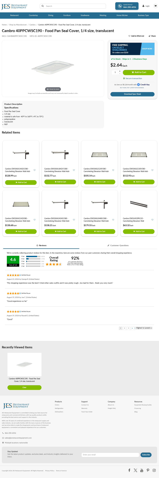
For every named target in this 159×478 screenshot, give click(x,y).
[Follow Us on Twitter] (135, 470)
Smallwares (85, 15)
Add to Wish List (137, 36)
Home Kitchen (122, 15)
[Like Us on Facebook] (129, 470)
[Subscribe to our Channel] (141, 470)
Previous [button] (4, 371)
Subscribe (146, 455)
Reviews (42, 245)
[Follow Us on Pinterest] (148, 470)
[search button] (42, 6)
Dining (50, 15)
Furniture (66, 15)
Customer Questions (119, 245)
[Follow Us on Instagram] (154, 470)
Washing (103, 15)
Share (153, 36)
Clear (24, 387)
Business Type (143, 15)
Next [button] (154, 371)
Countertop (33, 15)
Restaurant (14, 15)
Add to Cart (140, 72)
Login (145, 6)
